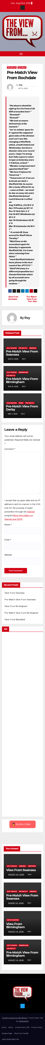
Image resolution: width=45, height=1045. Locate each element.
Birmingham (23, 372)
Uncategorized (13, 920)
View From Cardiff (21, 1033)
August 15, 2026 (16, 932)
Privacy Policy (36, 1027)
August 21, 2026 (16, 903)
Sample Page (7, 1033)
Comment (9, 449)
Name (8, 524)
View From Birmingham (15, 606)
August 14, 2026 (16, 960)
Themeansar (23, 1021)
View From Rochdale (13, 298)
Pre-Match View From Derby (22, 408)
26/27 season (11, 348)
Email (7, 539)
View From (32, 866)
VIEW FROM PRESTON (10, 1039)
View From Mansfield (14, 619)
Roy (20, 85)
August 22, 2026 (16, 874)
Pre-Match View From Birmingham (22, 380)
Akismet (31, 511)
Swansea (33, 348)
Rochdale (22, 67)
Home (4, 1027)
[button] (37, 54)
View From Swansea (14, 593)
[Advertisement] (22, 724)
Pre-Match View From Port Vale (32, 299)
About (10, 1027)
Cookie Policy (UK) (22, 1027)
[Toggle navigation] (21, 54)
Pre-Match (12, 67)
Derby (21, 403)
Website (8, 555)
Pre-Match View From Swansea (22, 353)
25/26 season (11, 403)
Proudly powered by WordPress (14, 1018)
